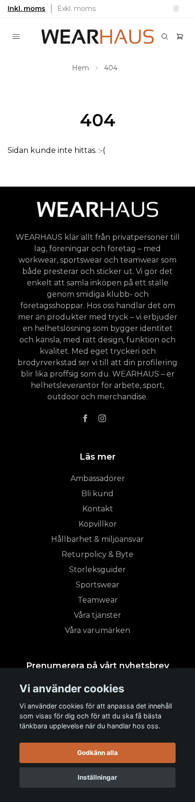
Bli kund (97, 493)
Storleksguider (97, 569)
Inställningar (97, 777)
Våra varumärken (97, 630)
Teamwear (98, 599)
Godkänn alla (97, 752)
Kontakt (97, 508)
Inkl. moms (26, 8)
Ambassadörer (98, 478)
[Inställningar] (176, 8)
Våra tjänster (97, 615)
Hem (80, 68)
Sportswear (97, 584)
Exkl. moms (76, 8)
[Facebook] (85, 418)
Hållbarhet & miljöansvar (97, 539)
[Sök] (164, 36)
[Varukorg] (179, 36)
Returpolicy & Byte (97, 554)
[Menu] (16, 36)
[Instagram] (102, 418)
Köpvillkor (98, 523)
